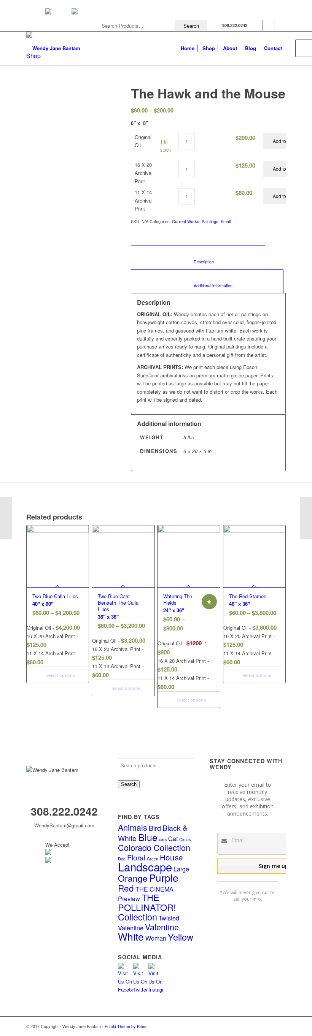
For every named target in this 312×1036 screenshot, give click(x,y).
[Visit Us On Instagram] (156, 989)
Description (198, 262)
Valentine (162, 927)
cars (163, 839)
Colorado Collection (154, 847)
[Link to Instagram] (280, 25)
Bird (155, 828)
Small (226, 221)
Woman (155, 938)
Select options (60, 675)
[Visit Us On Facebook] (125, 989)
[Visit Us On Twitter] (140, 989)
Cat (173, 838)
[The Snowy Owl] (6, 518)
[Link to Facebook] (257, 25)
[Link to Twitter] (268, 25)
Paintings (210, 221)
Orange (133, 878)
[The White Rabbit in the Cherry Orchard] (306, 518)
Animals (132, 827)
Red (126, 888)
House (171, 857)
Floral (136, 857)
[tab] (198, 257)
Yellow (180, 936)
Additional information (207, 285)
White (131, 936)
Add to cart (284, 141)
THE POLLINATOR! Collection (147, 907)
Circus (185, 839)
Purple (163, 877)
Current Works (185, 221)
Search (129, 784)
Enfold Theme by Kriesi (126, 1026)
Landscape (145, 866)
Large (181, 868)
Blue (148, 837)
